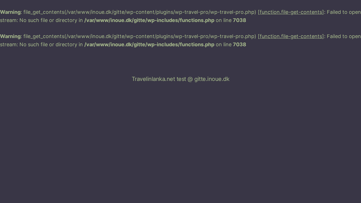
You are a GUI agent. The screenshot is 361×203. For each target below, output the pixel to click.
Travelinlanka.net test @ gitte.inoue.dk (181, 79)
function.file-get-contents (291, 12)
